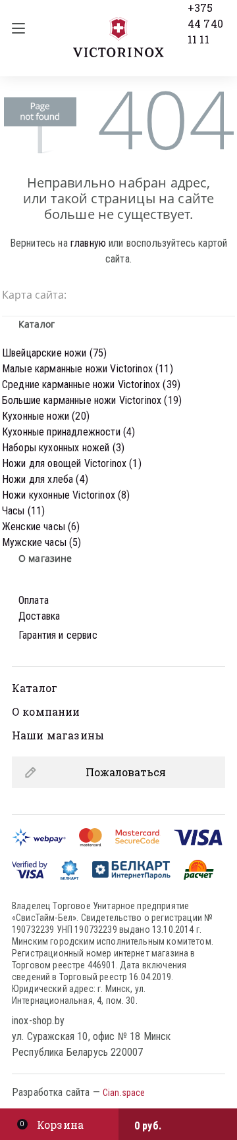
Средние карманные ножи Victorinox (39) (91, 384)
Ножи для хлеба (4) (45, 479)
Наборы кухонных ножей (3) (63, 447)
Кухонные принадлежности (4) (68, 432)
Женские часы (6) (41, 526)
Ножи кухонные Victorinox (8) (66, 495)
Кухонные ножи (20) (46, 416)
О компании (46, 711)
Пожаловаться (126, 772)
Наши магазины (58, 735)
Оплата (33, 600)
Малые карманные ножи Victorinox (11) (87, 368)
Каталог (34, 688)
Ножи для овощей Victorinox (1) (72, 463)
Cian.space (124, 1092)
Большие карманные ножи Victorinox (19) (92, 400)
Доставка (39, 616)
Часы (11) (23, 511)
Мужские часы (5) (42, 542)
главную (88, 243)
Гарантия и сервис (57, 635)
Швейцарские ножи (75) (54, 353)
